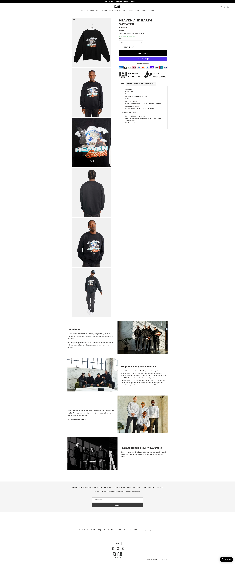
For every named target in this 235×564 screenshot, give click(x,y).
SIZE (120, 39)
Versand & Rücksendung (135, 83)
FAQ (99, 530)
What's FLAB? (83, 530)
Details (122, 83)
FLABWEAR (154, 560)
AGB (119, 530)
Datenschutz (128, 530)
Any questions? (150, 83)
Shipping (129, 33)
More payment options (143, 63)
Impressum (152, 530)
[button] (123, 28)
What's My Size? (129, 47)
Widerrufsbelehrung (140, 530)
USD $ (117, 543)
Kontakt (93, 530)
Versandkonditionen (109, 530)
